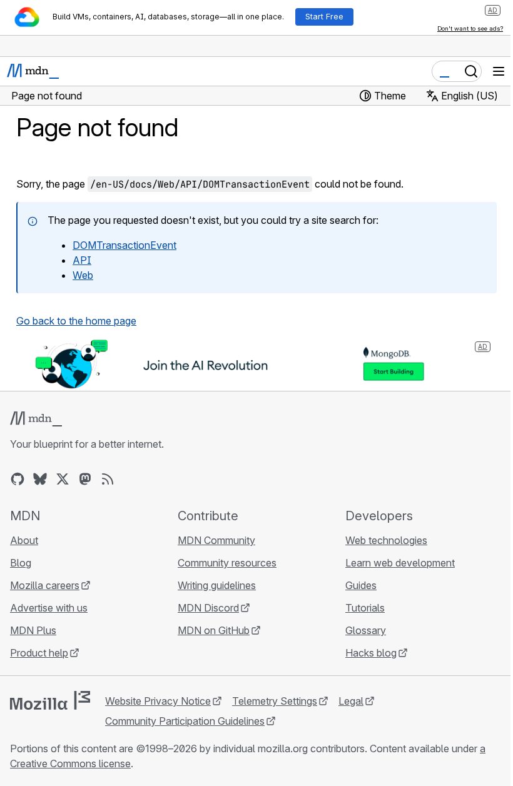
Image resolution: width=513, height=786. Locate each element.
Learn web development (400, 563)
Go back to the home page (76, 321)
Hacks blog (371, 653)
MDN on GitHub (214, 630)
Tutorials (365, 608)
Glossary (365, 630)
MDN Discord (208, 608)
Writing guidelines (217, 585)
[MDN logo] (36, 418)
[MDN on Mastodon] (85, 478)
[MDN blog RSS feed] (107, 478)
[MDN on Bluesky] (40, 478)
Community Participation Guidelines (185, 721)
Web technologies (386, 540)
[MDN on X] (62, 478)
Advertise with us (49, 608)
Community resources (227, 563)
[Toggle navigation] (498, 71)
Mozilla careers (44, 585)
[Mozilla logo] (50, 700)
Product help (39, 653)
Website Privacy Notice (158, 701)
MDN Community (216, 540)
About (24, 540)
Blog (20, 563)
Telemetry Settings (274, 701)
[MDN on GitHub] (17, 478)
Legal (350, 701)
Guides (361, 585)
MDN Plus (33, 630)
